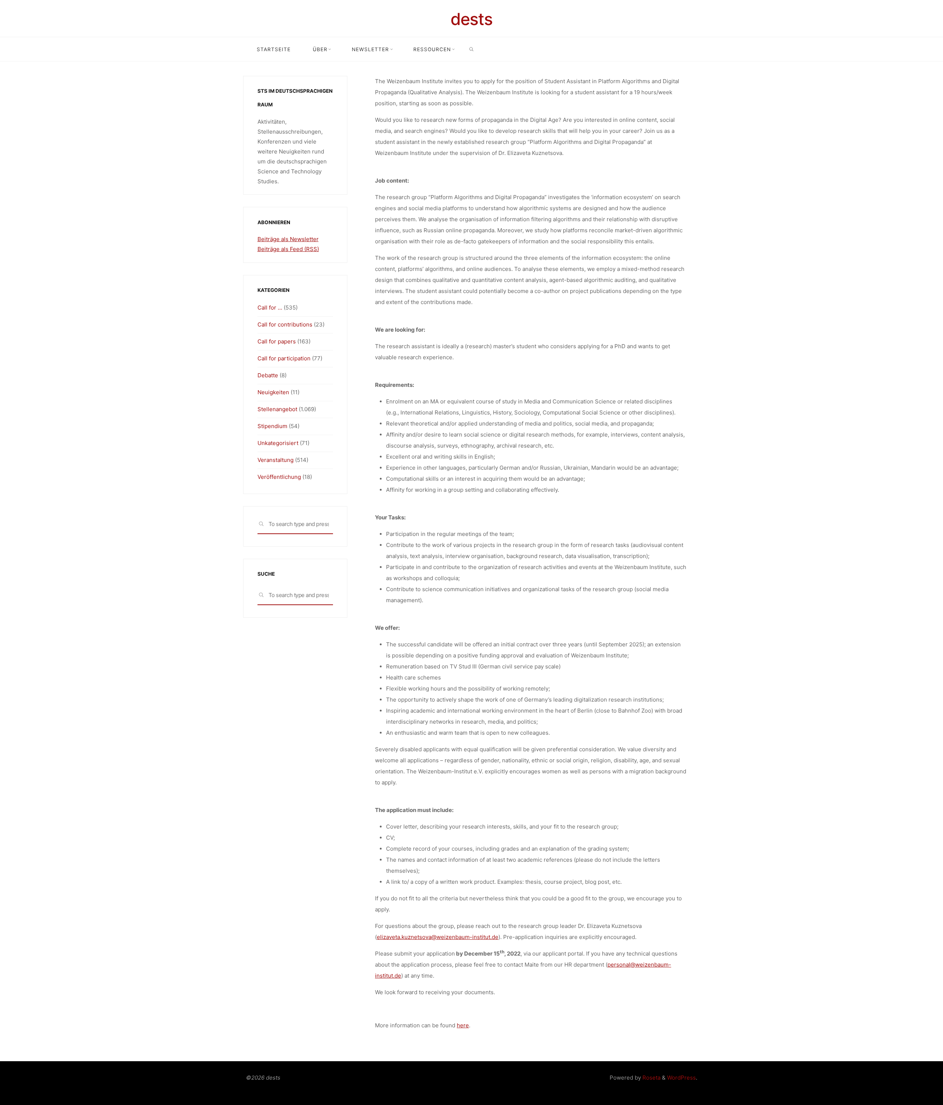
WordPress (681, 1077)
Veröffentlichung (279, 476)
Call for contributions (284, 324)
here (463, 1025)
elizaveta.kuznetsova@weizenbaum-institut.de (437, 936)
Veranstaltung (275, 459)
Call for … (269, 307)
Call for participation (284, 358)
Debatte (267, 375)
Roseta (650, 1077)
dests (471, 19)
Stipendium (272, 426)
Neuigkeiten (273, 392)
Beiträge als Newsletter (288, 239)
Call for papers (276, 341)
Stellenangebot (277, 409)
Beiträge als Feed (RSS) (288, 249)
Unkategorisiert (277, 442)
